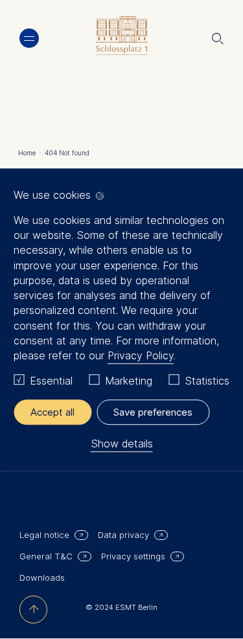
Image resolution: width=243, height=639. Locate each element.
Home (29, 153)
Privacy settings (133, 556)
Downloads (42, 577)
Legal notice (44, 535)
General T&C (46, 556)
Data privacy (123, 535)
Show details (122, 443)
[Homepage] (122, 38)
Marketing (128, 381)
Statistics (207, 381)
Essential (51, 381)
